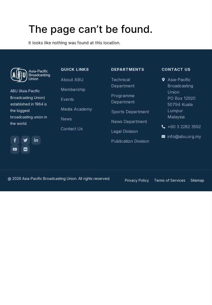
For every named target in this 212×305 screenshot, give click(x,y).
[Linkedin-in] (36, 140)
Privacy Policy (137, 180)
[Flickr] (25, 149)
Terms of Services (169, 180)
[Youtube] (14, 149)
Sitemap (197, 180)
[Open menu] (203, 10)
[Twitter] (25, 140)
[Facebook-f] (14, 140)
